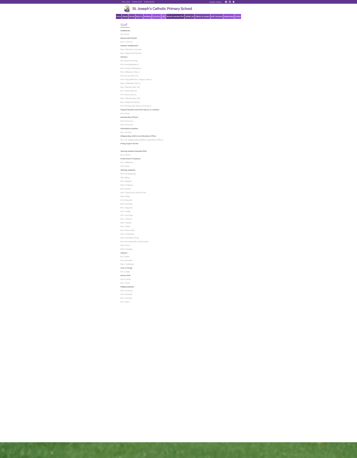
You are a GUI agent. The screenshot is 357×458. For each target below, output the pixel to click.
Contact (238, 16)
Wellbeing (147, 16)
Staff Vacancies (217, 16)
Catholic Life (189, 16)
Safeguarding (229, 16)
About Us (139, 16)
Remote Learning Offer (175, 16)
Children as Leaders (202, 16)
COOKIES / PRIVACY (215, 2)
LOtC (163, 16)
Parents (132, 16)
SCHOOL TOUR (137, 2)
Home (118, 16)
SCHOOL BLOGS (149, 2)
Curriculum (156, 16)
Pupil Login (126, 2)
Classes (125, 16)
